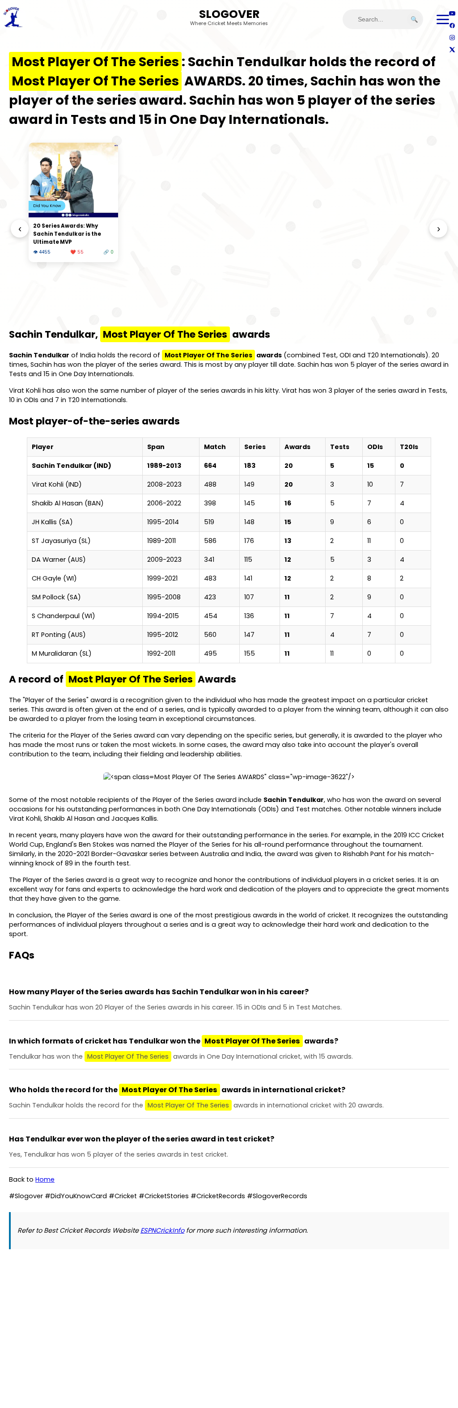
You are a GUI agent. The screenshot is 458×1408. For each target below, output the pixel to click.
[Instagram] (452, 37)
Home (45, 1179)
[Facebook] (452, 25)
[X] (452, 49)
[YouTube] (452, 13)
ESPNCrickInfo (162, 1230)
